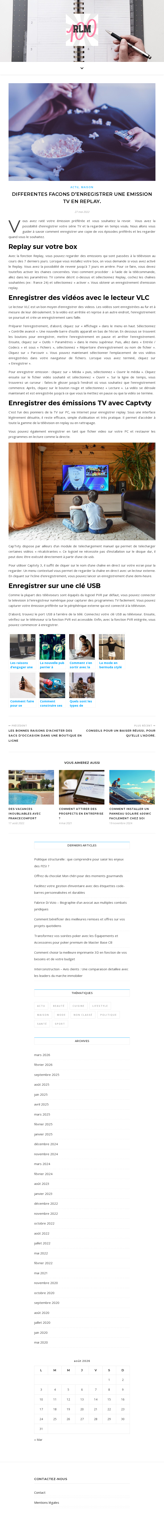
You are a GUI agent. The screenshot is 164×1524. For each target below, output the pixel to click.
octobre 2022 (44, 1223)
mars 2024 (42, 1164)
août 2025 (41, 1084)
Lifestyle (100, 1005)
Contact (39, 1492)
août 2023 (41, 1183)
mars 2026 (42, 1055)
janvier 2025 (43, 1134)
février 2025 (43, 1124)
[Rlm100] (82, 30)
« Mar (38, 1439)
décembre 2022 (46, 1203)
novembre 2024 (46, 1154)
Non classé (83, 1014)
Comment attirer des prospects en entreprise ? (81, 813)
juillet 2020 (42, 1322)
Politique (108, 1014)
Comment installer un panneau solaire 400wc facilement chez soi (130, 813)
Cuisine (79, 1005)
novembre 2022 (46, 1213)
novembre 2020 (46, 1283)
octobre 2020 (44, 1293)
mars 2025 (42, 1114)
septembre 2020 (46, 1302)
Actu (74, 187)
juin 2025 (41, 1094)
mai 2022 (41, 1253)
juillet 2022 (42, 1243)
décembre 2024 (46, 1144)
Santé (42, 1023)
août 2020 (41, 1312)
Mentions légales (46, 1502)
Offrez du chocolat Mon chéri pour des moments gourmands (78, 876)
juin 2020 (41, 1332)
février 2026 (43, 1064)
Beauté (59, 1005)
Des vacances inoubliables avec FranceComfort (25, 813)
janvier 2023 (43, 1193)
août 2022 (41, 1233)
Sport (60, 1023)
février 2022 (43, 1263)
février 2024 (43, 1174)
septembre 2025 (46, 1074)
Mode (61, 1014)
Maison (87, 187)
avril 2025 (41, 1104)
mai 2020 (41, 1342)
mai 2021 (41, 1273)
